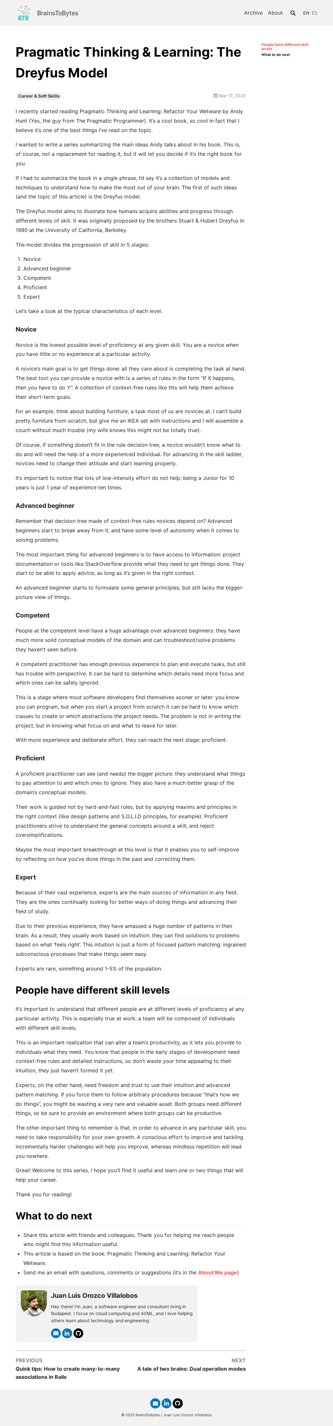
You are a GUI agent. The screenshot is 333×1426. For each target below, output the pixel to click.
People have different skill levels (284, 47)
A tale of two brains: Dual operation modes (191, 1368)
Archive (253, 12)
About (275, 12)
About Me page (217, 1272)
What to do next (275, 55)
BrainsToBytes (57, 13)
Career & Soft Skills (39, 96)
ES (314, 13)
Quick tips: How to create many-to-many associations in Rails (68, 1372)
